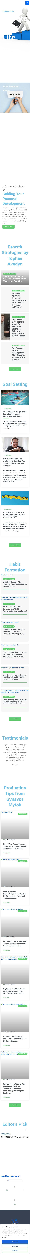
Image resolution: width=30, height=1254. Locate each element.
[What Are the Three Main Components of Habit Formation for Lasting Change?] (15, 598)
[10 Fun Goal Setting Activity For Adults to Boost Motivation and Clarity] (15, 397)
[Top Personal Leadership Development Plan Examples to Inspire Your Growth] (5, 353)
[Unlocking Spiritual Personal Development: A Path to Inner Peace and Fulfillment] (5, 299)
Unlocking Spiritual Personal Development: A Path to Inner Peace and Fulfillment (19, 300)
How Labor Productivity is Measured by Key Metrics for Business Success (14, 1038)
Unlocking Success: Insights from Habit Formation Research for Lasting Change (14, 632)
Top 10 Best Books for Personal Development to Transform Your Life (14, 278)
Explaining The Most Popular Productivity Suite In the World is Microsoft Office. (14, 991)
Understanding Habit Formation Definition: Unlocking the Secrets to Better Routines (15, 654)
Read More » (6, 852)
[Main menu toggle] (27, 3)
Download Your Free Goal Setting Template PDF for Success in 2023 (13, 514)
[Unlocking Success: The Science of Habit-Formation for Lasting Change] (7, 575)
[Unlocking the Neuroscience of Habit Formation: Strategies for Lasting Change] (12, 667)
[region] (15, 1239)
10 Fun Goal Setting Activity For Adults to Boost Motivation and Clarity (14, 414)
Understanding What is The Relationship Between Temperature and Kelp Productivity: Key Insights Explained (14, 1088)
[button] (2, 754)
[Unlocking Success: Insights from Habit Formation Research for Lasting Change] (10, 622)
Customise (15, 1246)
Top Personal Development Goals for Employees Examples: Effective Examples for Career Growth (18, 327)
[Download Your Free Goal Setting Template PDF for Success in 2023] (15, 498)
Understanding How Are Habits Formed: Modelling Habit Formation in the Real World (15, 702)
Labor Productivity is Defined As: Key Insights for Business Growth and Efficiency (14, 943)
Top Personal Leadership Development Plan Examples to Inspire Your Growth (18, 354)
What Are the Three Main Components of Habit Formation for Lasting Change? (15, 609)
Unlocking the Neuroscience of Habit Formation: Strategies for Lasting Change (15, 677)
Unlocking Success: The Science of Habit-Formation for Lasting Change (15, 584)
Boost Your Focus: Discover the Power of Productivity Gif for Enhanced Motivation (15, 846)
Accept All (15, 1241)
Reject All (15, 1250)
